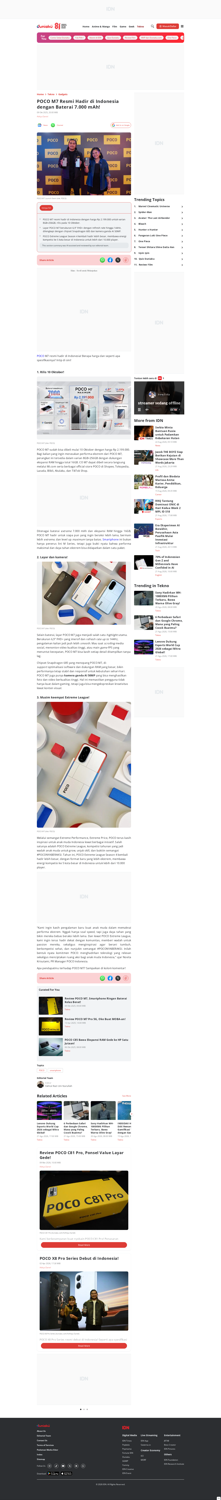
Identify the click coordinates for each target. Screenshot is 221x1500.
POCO (40, 356)
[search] (153, 26)
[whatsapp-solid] (102, 260)
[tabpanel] (84, 232)
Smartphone (111, 539)
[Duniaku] (52, 26)
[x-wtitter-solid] (118, 260)
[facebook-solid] (110, 260)
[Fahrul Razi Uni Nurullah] (40, 1084)
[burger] (182, 26)
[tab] (47, 208)
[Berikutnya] (132, 1114)
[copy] (125, 260)
